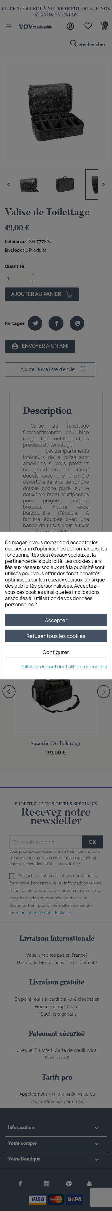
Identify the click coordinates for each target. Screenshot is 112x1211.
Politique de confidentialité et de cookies (64, 667)
